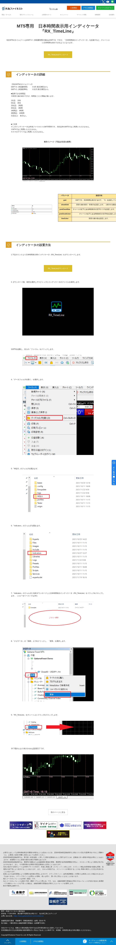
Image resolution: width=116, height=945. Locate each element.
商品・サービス (6, 15)
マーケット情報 (81, 15)
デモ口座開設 (88, 8)
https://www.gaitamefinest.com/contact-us (29, 916)
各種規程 (97, 15)
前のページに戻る (58, 812)
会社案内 (111, 15)
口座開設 (73, 8)
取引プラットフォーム (26, 15)
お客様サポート (46, 15)
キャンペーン (64, 15)
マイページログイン (105, 8)
